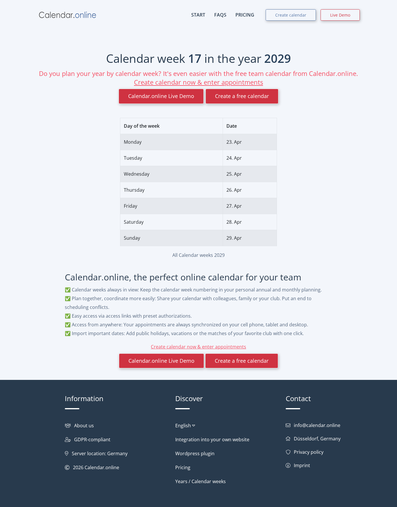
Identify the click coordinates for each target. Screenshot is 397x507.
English (183, 425)
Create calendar (290, 15)
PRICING (244, 15)
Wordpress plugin (194, 453)
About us (84, 425)
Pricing (182, 467)
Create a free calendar (242, 95)
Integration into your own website (212, 439)
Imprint (302, 465)
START (198, 15)
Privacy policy (308, 452)
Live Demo (340, 15)
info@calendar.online (317, 425)
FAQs (220, 15)
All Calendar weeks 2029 (198, 255)
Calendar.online (102, 467)
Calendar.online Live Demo (161, 95)
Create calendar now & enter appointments (198, 82)
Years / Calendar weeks (200, 481)
